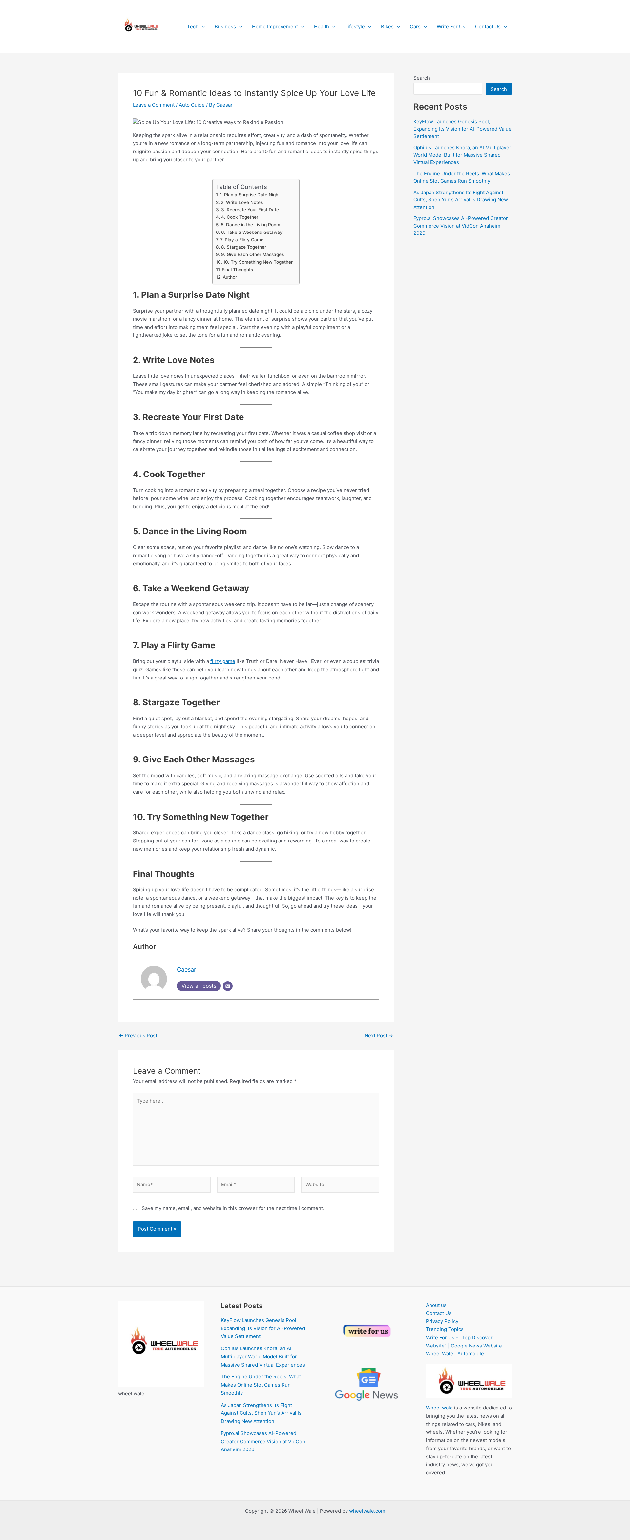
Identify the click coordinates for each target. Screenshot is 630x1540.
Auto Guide (192, 105)
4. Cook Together (239, 217)
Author (230, 277)
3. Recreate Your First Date (250, 209)
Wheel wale (439, 1408)
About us (436, 1305)
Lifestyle (355, 26)
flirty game (222, 661)
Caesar (186, 969)
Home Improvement (275, 26)
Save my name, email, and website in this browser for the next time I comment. (233, 1208)
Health (321, 26)
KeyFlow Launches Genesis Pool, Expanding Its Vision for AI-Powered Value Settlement (462, 128)
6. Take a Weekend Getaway (252, 232)
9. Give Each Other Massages (252, 254)
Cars (415, 26)
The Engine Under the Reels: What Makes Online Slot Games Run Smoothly (261, 1384)
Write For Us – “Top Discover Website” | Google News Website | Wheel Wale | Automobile (465, 1345)
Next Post (379, 1035)
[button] (202, 26)
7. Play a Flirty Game (241, 239)
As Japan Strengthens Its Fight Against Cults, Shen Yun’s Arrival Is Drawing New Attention (460, 199)
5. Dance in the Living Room (250, 224)
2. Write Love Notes (242, 202)
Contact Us (488, 26)
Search (421, 78)
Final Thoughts (237, 269)
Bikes (387, 26)
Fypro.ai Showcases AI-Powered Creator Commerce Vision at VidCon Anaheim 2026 (460, 225)
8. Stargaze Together (243, 247)
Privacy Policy (442, 1321)
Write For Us (451, 26)
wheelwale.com (367, 1511)
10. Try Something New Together (258, 262)
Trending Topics (445, 1329)
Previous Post (138, 1035)
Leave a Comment (154, 105)
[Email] (228, 986)
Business (225, 26)
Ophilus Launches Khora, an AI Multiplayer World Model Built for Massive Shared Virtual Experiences (462, 154)
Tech (193, 26)
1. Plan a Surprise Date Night (250, 194)
